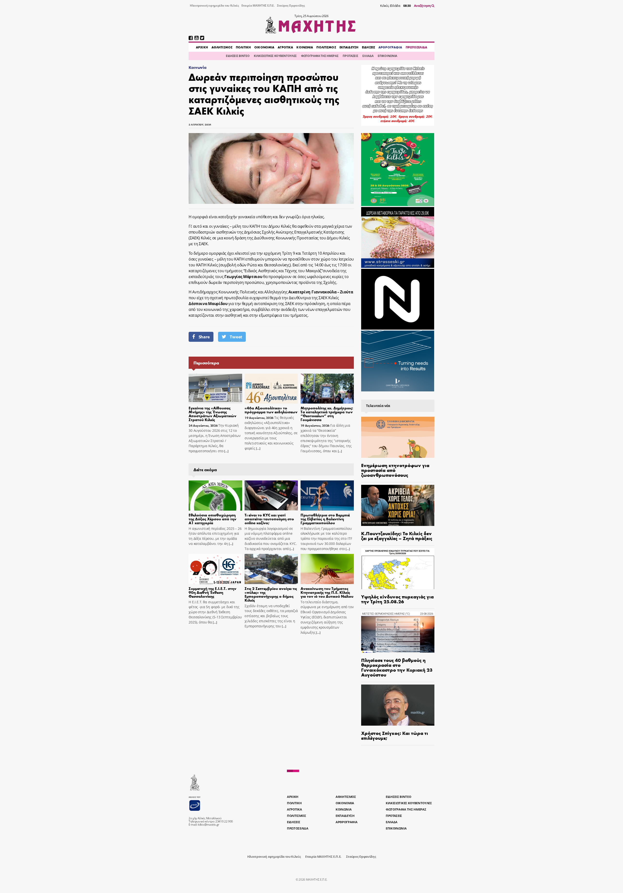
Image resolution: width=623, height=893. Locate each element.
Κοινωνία (197, 67)
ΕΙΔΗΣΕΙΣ (368, 47)
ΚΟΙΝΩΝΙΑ (304, 47)
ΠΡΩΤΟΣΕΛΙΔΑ (416, 47)
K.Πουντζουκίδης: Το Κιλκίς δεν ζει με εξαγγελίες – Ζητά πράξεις (396, 535)
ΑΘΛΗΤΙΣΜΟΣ (221, 47)
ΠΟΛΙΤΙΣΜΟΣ (326, 47)
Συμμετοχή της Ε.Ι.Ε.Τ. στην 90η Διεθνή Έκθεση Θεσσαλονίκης (212, 592)
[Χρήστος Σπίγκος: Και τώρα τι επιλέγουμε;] (397, 705)
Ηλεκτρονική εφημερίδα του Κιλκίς (214, 5)
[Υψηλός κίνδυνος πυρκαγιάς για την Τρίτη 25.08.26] (397, 568)
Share (204, 337)
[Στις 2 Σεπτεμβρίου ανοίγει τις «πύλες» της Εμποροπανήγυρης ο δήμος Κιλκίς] (271, 569)
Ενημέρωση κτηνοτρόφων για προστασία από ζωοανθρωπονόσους (395, 470)
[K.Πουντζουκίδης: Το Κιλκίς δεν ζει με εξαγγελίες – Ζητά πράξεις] (397, 505)
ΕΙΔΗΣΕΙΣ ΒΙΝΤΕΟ (237, 56)
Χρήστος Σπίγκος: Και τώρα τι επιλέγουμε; (394, 735)
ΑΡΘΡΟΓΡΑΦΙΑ (390, 47)
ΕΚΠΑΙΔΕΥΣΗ (348, 47)
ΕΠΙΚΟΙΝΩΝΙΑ (387, 56)
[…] (225, 451)
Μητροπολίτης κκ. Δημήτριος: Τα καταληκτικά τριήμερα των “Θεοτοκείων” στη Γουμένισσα (327, 413)
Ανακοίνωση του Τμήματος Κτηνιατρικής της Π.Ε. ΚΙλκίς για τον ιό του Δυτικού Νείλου (327, 592)
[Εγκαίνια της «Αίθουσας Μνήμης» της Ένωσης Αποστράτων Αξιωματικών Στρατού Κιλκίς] (215, 389)
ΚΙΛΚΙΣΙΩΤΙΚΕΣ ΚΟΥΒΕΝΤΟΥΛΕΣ (275, 56)
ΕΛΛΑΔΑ (367, 56)
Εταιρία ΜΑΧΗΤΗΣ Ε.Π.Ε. (258, 5)
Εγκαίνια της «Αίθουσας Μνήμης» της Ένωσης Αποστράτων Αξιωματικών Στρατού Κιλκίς (212, 413)
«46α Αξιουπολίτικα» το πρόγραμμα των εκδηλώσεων (271, 409)
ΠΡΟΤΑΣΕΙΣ (350, 56)
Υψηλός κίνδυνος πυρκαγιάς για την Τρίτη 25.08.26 (397, 598)
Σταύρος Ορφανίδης (291, 5)
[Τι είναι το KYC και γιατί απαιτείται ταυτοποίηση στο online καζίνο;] (271, 495)
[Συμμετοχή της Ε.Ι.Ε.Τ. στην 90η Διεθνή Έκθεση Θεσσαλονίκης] (215, 569)
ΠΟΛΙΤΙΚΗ (243, 47)
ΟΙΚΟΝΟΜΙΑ (264, 47)
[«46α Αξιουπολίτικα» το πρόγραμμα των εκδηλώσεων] (271, 389)
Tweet (236, 337)
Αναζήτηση (423, 5)
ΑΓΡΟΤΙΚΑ (285, 47)
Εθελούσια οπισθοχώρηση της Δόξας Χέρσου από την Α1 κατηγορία (212, 518)
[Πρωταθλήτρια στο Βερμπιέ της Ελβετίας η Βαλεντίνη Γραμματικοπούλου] (327, 495)
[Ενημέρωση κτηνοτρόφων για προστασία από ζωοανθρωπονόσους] (397, 437)
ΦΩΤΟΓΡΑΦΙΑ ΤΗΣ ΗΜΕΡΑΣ (319, 56)
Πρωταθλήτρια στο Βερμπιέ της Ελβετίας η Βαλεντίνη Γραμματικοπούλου (325, 518)
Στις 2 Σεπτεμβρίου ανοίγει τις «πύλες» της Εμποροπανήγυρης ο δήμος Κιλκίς (271, 594)
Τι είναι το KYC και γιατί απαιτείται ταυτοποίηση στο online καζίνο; (269, 518)
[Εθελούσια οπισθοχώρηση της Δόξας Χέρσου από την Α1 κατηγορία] (215, 495)
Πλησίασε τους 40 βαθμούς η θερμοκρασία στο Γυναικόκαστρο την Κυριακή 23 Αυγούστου (396, 667)
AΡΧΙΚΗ (202, 47)
